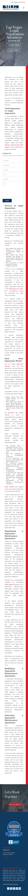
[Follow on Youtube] (20, 888)
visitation (11, 610)
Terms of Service (7, 859)
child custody (15, 145)
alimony (7, 145)
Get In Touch (15, 804)
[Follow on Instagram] (11, 888)
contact (7, 644)
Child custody (9, 487)
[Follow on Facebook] (8, 888)
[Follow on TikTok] (14, 888)
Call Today (14, 50)
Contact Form (13, 45)
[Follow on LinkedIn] (17, 888)
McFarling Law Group (16, 289)
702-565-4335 (22, 2)
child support (9, 584)
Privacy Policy (6, 857)
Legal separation (17, 125)
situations (11, 412)
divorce (7, 125)
